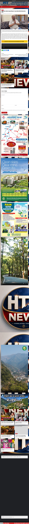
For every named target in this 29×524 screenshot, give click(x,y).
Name (2, 105)
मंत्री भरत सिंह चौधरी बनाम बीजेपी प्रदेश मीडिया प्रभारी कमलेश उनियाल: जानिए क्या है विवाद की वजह (7, 85)
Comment (3, 94)
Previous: (7, 54)
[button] (1, 7)
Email (16, 105)
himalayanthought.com (4, 13)
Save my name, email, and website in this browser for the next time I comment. (13, 110)
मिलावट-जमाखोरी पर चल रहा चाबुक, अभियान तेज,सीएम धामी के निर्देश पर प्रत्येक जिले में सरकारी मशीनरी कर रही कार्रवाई (7, 70)
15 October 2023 (9, 13)
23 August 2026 (9, 86)
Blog (2, 447)
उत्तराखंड (2, 67)
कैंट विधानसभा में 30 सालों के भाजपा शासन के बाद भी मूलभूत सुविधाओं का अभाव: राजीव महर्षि (21, 70)
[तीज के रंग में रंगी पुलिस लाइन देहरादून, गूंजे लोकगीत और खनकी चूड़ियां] (7, 443)
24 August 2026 (9, 72)
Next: (21, 54)
